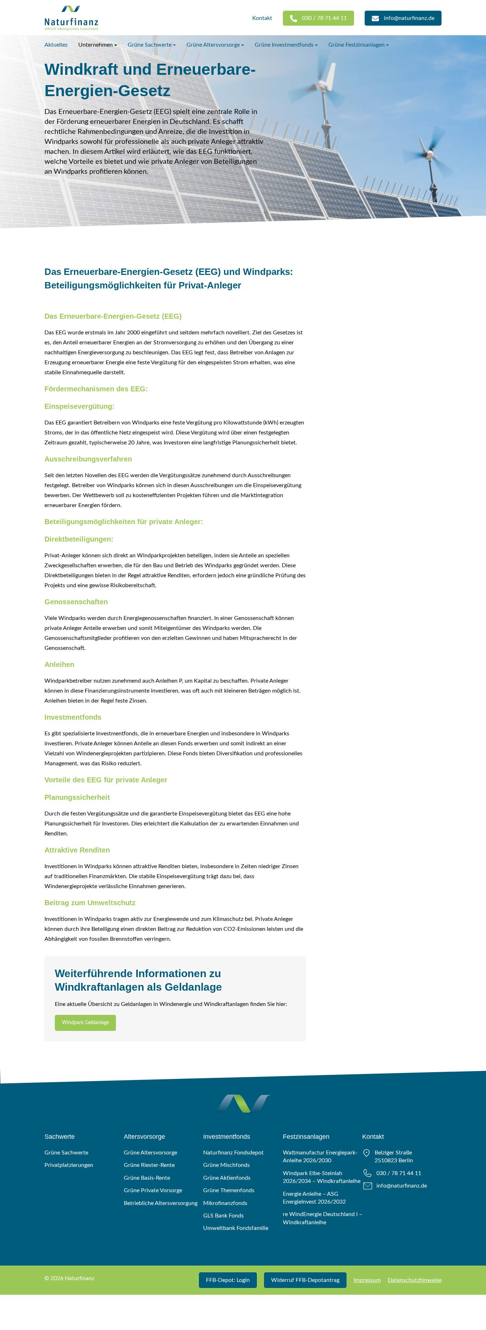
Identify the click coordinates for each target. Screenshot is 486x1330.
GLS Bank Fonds (223, 1216)
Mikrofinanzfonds (225, 1203)
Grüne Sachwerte (149, 45)
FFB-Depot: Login (228, 1280)
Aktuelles (56, 45)
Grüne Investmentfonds (284, 45)
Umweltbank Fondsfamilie (235, 1228)
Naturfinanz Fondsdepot (233, 1153)
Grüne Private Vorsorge (153, 1190)
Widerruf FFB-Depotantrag (305, 1280)
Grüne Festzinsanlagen (356, 45)
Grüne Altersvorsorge (213, 45)
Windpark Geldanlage (85, 1022)
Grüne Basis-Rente (147, 1178)
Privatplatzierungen (68, 1165)
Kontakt (262, 18)
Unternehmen (95, 45)
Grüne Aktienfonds (226, 1178)
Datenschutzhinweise (415, 1280)
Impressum (367, 1280)
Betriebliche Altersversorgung (160, 1203)
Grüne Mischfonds (226, 1165)
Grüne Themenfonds (228, 1190)
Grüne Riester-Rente (149, 1165)
